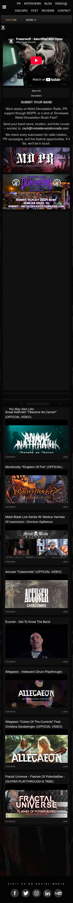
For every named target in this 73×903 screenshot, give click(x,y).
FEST (34, 10)
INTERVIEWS (32, 3)
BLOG (48, 3)
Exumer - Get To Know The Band (27, 621)
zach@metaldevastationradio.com (45, 128)
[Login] (65, 3)
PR (19, 3)
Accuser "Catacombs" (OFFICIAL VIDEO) (33, 571)
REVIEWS (48, 10)
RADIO (59, 3)
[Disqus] (36, 257)
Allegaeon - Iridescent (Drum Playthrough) (33, 671)
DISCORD (21, 10)
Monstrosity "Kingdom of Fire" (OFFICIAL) (34, 466)
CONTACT (64, 10)
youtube (11, 20)
